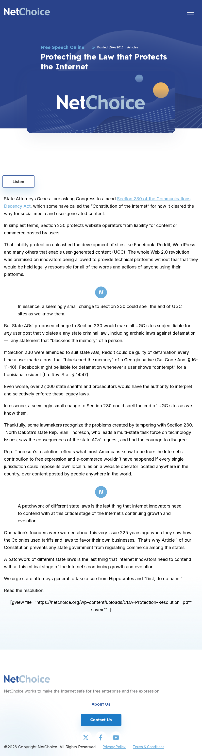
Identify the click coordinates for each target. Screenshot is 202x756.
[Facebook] (101, 738)
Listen (18, 181)
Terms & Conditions (148, 747)
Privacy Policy (114, 747)
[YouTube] (115, 738)
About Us (101, 704)
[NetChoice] (27, 12)
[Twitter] (86, 738)
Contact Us (101, 719)
